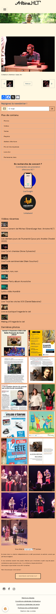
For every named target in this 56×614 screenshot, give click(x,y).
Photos (6, 121)
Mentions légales (28, 598)
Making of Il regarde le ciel (13, 321)
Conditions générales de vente (28, 604)
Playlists (7, 136)
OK (52, 109)
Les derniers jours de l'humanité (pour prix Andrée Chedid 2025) (28, 240)
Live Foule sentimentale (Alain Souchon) (19, 261)
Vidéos (6, 126)
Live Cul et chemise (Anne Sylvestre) (18, 251)
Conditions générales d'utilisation (28, 601)
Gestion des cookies (28, 611)
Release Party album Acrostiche (16, 281)
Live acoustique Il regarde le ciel (16, 311)
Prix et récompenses (11, 147)
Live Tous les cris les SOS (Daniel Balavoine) (21, 301)
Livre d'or (7, 152)
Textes (6, 131)
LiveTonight (28, 191)
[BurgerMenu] (5, 9)
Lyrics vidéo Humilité (10, 291)
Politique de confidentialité (28, 608)
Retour (28, 84)
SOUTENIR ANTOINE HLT (28, 576)
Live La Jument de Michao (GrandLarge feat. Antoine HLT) (27, 228)
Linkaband (28, 213)
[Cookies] (5, 609)
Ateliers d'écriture (10, 142)
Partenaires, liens (10, 157)
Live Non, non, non (9, 271)
